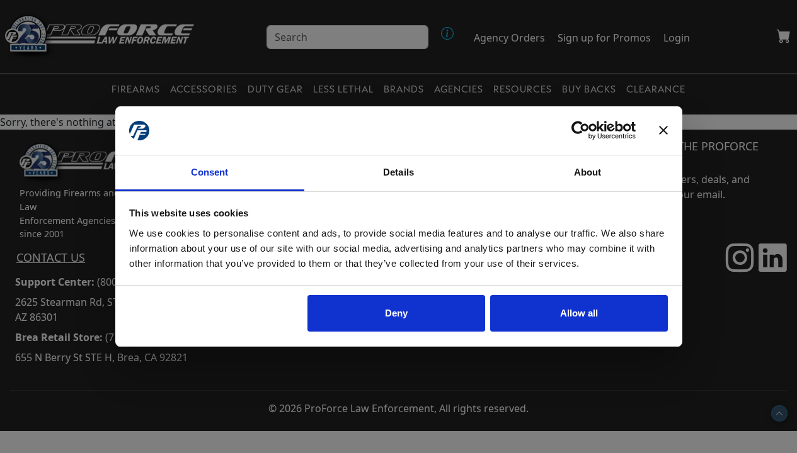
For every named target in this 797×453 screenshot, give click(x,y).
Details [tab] (398, 172)
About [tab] (588, 172)
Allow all (579, 313)
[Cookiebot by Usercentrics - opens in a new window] (580, 130)
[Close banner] (663, 130)
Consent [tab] (210, 172)
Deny (396, 313)
